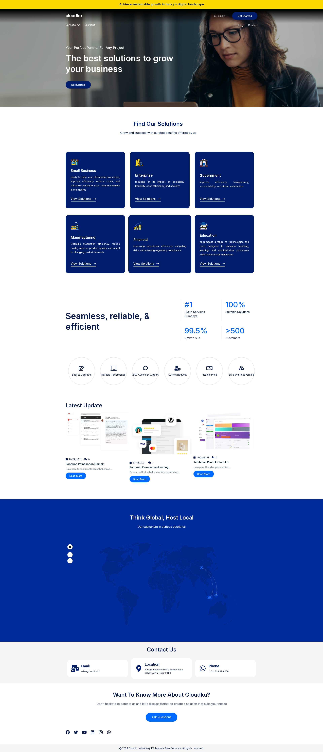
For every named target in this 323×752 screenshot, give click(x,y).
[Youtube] (84, 732)
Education (208, 235)
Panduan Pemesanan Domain (85, 464)
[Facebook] (68, 732)
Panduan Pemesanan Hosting (149, 467)
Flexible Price (209, 374)
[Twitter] (76, 732)
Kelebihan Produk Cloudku (210, 462)
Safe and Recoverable (241, 374)
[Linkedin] (92, 732)
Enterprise (144, 175)
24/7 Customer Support (145, 374)
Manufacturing (83, 237)
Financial (140, 240)
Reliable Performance (113, 374)
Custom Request (177, 374)
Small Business (83, 171)
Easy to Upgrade (81, 374)
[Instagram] (101, 732)
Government (210, 175)
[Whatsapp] (109, 732)
